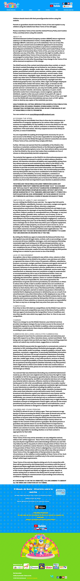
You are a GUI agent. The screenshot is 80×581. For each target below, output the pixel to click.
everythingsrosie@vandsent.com (42, 114)
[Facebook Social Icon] (63, 4)
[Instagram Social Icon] (71, 4)
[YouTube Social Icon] (69, 4)
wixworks (35, 578)
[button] (39, 10)
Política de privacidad (18, 575)
